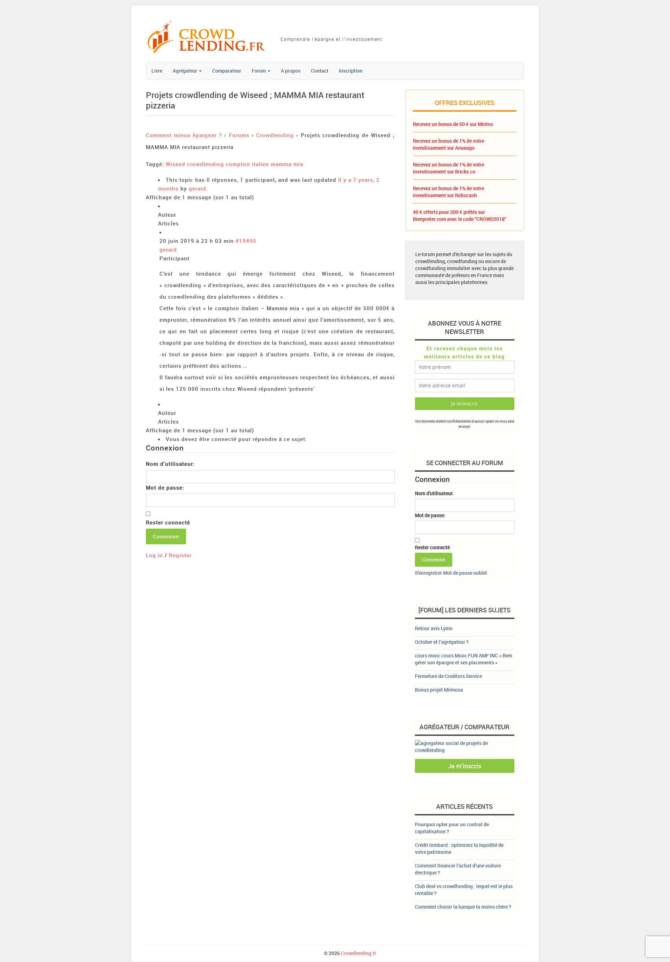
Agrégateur (185, 70)
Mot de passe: (165, 487)
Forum (259, 70)
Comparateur (226, 70)
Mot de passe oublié (465, 572)
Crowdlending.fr (358, 953)
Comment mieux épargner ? (184, 135)
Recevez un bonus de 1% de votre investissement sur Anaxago (448, 144)
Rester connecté (168, 522)
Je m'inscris (464, 766)
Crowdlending (275, 135)
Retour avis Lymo (434, 628)
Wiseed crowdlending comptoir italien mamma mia (234, 164)
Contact (319, 70)
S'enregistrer (428, 572)
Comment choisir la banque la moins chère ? (463, 906)
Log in (154, 555)
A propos (290, 70)
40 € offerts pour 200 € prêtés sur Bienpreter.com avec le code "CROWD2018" (459, 215)
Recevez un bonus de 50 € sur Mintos (453, 124)
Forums (239, 135)
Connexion (166, 536)
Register (180, 555)
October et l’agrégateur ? (442, 642)
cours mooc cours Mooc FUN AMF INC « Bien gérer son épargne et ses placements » (463, 659)
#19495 (246, 240)
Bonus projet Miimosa (439, 689)
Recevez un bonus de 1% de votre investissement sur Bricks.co (448, 168)
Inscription (351, 70)
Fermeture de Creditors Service (448, 676)
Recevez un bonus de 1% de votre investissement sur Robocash (448, 192)
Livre (156, 70)
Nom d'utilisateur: (170, 463)
